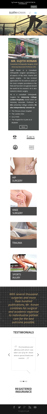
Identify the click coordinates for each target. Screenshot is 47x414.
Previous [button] (9, 354)
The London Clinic (18, 114)
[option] (23, 350)
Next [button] (38, 354)
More (23, 127)
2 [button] (22, 381)
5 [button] (26, 381)
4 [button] (25, 381)
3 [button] (23, 381)
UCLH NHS (15, 117)
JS (28, 411)
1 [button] (20, 381)
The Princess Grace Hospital (21, 111)
